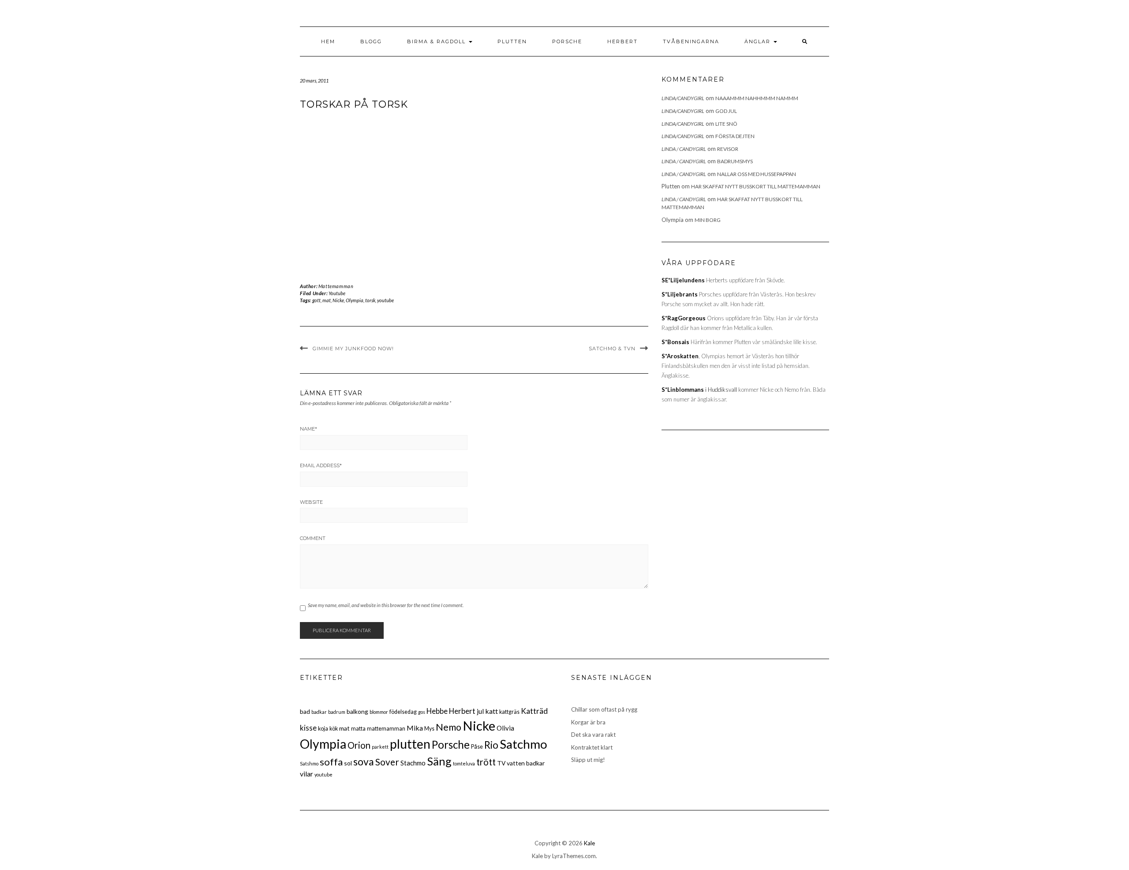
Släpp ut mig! (588, 759)
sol (348, 763)
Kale (589, 843)
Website (311, 502)
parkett (380, 747)
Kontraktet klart (592, 747)
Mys (429, 728)
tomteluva (464, 763)
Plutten (512, 41)
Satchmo (523, 743)
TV (501, 763)
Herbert (622, 41)
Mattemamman (336, 286)
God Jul (726, 111)
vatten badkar (526, 763)
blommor (379, 712)
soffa (331, 762)
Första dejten (735, 136)
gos (421, 712)
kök (333, 728)
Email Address (321, 465)
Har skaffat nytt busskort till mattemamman (755, 186)
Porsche (567, 41)
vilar (306, 773)
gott (316, 300)
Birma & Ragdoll (437, 41)
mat (326, 300)
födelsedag (403, 712)
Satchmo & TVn (612, 348)
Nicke (338, 300)
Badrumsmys (735, 161)
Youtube (337, 293)
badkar (319, 712)
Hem (328, 41)
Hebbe (437, 711)
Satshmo (309, 763)
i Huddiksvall (699, 389)
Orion (359, 745)
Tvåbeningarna (691, 41)
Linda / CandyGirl (684, 149)
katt (491, 711)
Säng (439, 761)
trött (486, 762)
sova (363, 761)
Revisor (727, 149)
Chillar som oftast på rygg (604, 709)
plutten (410, 743)
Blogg (371, 41)
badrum (336, 712)
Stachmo (413, 763)
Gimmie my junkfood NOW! (353, 348)
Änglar (758, 41)
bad (305, 711)
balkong (357, 711)
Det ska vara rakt (593, 734)
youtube (385, 300)
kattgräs (509, 712)
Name (308, 429)
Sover (387, 761)
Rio (491, 745)
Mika (415, 728)
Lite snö (726, 123)
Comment (312, 538)
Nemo (448, 727)
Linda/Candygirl (683, 98)
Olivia (505, 728)
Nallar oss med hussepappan (756, 174)
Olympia (354, 300)
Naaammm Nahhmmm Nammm (756, 98)
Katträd (534, 711)
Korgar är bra (588, 722)
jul (480, 711)
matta (358, 728)
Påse (477, 746)
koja (323, 728)
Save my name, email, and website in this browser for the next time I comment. (386, 605)
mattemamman (386, 728)
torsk (370, 300)
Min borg (708, 220)
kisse (308, 727)
